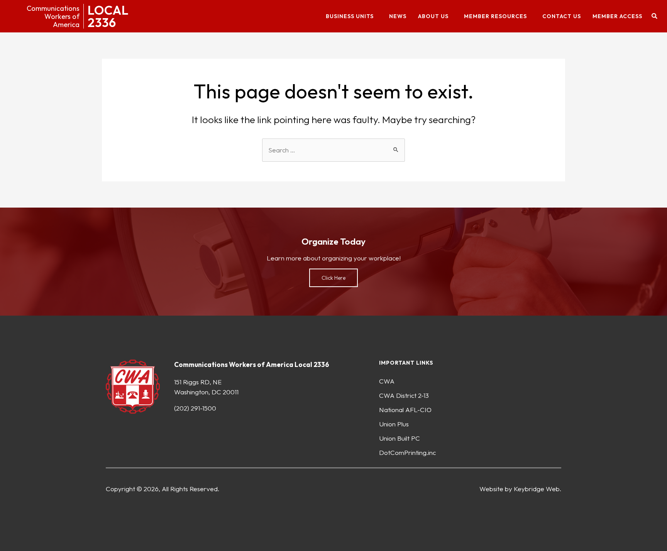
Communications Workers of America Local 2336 (251, 364)
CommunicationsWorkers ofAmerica (53, 16)
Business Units (350, 16)
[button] (654, 16)
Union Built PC (399, 438)
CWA (386, 381)
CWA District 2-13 (404, 395)
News (397, 16)
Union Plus (394, 424)
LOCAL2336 (108, 16)
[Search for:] (333, 150)
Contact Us (561, 16)
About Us (433, 16)
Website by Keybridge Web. (520, 489)
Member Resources (495, 16)
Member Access (617, 16)
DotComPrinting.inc (407, 452)
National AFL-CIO (405, 410)
